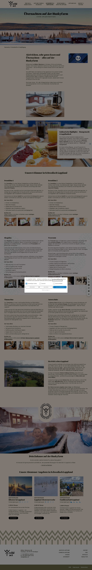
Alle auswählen (60, 287)
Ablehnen (46, 287)
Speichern (32, 287)
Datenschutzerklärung (57, 280)
